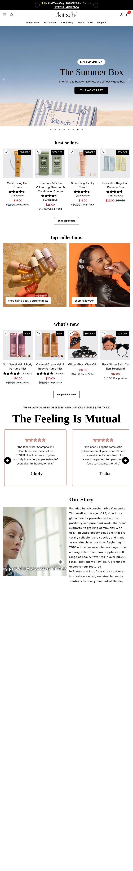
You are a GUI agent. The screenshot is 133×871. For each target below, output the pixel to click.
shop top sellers (66, 220)
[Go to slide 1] (50, 129)
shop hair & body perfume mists (28, 300)
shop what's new (66, 394)
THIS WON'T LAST (36, 90)
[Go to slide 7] (77, 129)
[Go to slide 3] (59, 129)
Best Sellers (49, 22)
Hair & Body (67, 22)
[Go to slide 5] (68, 129)
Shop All (101, 22)
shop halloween (84, 300)
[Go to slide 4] (64, 129)
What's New (32, 22)
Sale (90, 22)
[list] (66, 76)
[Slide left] (37, 5)
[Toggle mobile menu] (5, 15)
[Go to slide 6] (73, 129)
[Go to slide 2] (55, 129)
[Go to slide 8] (82, 129)
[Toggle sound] (60, 562)
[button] (6, 151)
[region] (66, 5)
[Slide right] (96, 5)
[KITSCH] (66, 14)
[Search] (11, 15)
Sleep (81, 22)
